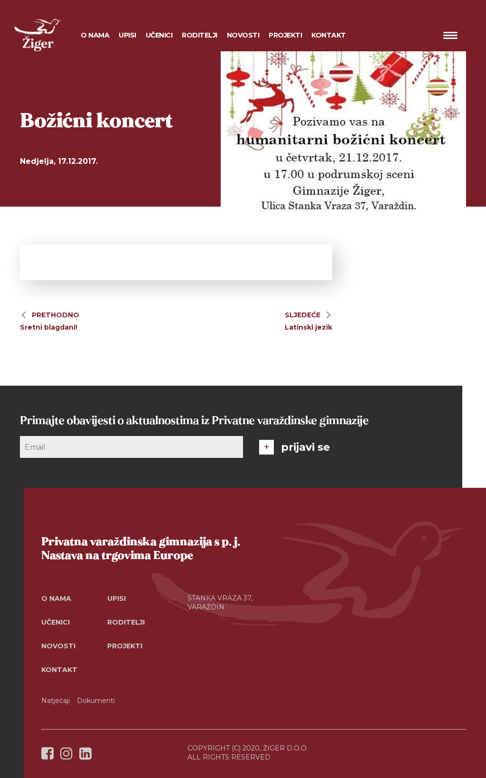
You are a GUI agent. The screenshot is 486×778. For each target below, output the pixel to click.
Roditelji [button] (199, 35)
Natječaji (55, 700)
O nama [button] (95, 35)
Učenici (55, 622)
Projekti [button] (285, 35)
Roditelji (126, 622)
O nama (56, 598)
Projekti (124, 646)
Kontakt (328, 35)
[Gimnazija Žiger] (38, 35)
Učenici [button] (159, 35)
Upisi (127, 35)
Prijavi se (305, 447)
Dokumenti (96, 700)
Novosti (243, 35)
